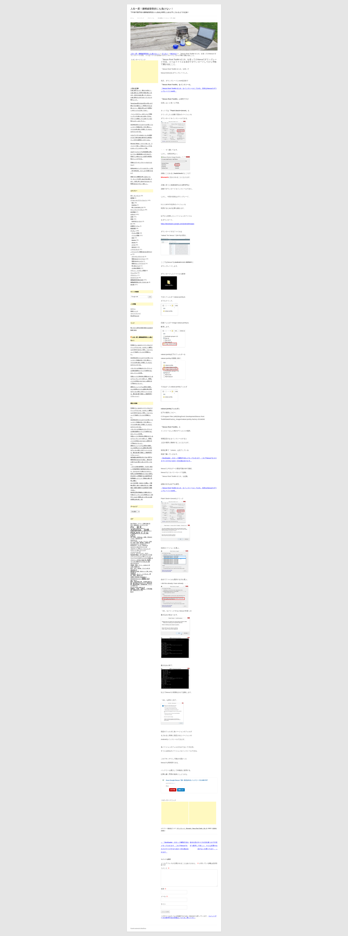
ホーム (132, 18)
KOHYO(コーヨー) (137, 221)
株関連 (132, 198)
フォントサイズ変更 (146, 558)
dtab (133, 237)
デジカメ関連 (135, 233)
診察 (138, 587)
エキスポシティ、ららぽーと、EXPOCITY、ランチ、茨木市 (139, 545)
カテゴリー (134, 547)
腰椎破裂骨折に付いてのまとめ (139, 282)
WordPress (133, 540)
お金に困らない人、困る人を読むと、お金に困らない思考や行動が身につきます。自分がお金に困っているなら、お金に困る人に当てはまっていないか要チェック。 (141, 95)
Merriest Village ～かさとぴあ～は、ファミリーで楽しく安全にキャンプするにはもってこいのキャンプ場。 (141, 146)
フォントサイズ (135, 558)
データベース (142, 550)
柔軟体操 (133, 570)
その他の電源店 (136, 268)
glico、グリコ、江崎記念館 (142, 523)
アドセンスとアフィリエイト (138, 200)
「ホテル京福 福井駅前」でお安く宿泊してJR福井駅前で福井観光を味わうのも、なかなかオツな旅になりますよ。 (141, 469)
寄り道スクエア (136, 266)
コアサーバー (142, 547)
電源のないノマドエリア (139, 263)
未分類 (132, 284)
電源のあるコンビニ (137, 261)
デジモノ (133, 231)
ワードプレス (144, 562)
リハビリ (144, 560)
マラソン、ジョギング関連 (138, 270)
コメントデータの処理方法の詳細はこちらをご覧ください (189, 917)
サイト (163, 904)
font (132, 523)
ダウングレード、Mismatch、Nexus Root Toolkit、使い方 (192, 828)
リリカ (134, 562)
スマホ (133, 245)
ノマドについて (134, 249)
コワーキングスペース (138, 256)
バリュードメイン (137, 556)
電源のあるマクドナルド (139, 259)
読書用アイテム (134, 226)
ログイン (133, 309)
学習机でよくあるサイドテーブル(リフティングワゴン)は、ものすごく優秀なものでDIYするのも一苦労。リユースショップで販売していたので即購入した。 (141, 349)
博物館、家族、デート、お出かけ (140, 565)
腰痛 (146, 579)
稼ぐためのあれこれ (137, 207)
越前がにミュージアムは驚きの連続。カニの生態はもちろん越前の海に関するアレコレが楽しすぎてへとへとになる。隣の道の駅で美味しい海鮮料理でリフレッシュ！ (141, 391)
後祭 (137, 566)
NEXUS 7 (170, 828)
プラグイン (133, 275)
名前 (163, 889)
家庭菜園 (133, 228)
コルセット (135, 548)
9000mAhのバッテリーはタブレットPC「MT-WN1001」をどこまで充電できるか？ (141, 171)
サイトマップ (140, 18)
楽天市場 (172, 789)
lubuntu (134, 240)
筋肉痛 (138, 577)
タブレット (134, 550)
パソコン (147, 556)
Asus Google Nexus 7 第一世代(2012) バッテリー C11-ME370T (187, 780)
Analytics (134, 205)
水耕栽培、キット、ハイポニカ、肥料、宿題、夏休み (140, 574)
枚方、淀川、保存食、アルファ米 (140, 568)
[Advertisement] (174, 813)
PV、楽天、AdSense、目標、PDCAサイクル (141, 531)
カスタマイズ (134, 277)
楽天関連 (133, 212)
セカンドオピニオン (145, 548)
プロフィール (151, 18)
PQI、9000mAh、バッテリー (139, 525)
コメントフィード (135, 313)
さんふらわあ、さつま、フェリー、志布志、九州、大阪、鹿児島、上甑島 (141, 542)
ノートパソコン (135, 552)
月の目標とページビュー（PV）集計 (166, 18)
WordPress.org (134, 316)
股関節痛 (144, 577)
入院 (137, 563)
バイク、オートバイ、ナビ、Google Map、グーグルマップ (141, 554)
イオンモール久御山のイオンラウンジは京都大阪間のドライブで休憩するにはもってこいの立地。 (141, 371)
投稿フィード (134, 311)
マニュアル (133, 273)
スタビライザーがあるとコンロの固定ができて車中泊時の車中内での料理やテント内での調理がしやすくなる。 (141, 138)
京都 (131, 216)
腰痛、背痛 (133, 580)
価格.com (181, 789)
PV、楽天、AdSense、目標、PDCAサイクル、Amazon (141, 537)
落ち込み (133, 587)
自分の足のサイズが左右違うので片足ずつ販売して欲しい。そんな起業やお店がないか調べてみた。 (204, 845)
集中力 (142, 587)
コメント (165, 868)
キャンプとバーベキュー (137, 209)
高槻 (131, 219)
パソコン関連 (135, 235)
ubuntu (134, 242)
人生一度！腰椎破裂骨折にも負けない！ (151, 8)
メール (164, 896)
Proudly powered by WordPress (138, 928)
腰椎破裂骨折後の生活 (136, 280)
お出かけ (133, 214)
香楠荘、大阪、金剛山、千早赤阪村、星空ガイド (141, 589)
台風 (132, 566)
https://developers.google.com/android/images (177, 224)
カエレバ (173, 783)
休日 (132, 563)
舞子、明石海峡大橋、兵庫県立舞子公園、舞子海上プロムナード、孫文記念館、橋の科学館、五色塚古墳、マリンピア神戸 (141, 583)
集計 (133, 202)
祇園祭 (133, 577)
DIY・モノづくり (135, 195)
